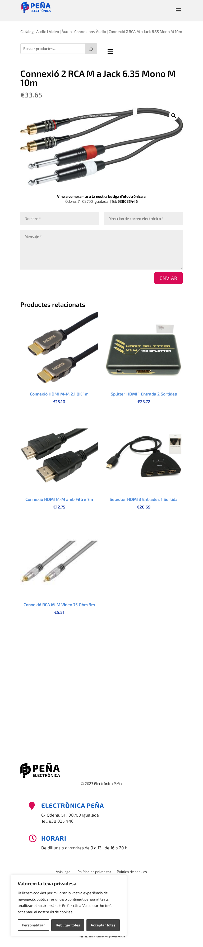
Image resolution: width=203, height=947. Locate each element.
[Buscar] (91, 48)
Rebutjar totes (68, 925)
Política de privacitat (94, 872)
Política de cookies (132, 872)
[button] (173, 115)
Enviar (168, 278)
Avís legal (64, 872)
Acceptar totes (103, 925)
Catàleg (27, 31)
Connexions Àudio (90, 31)
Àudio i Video (47, 31)
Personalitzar (33, 925)
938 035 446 (61, 820)
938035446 (128, 201)
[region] (69, 905)
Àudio (67, 31)
